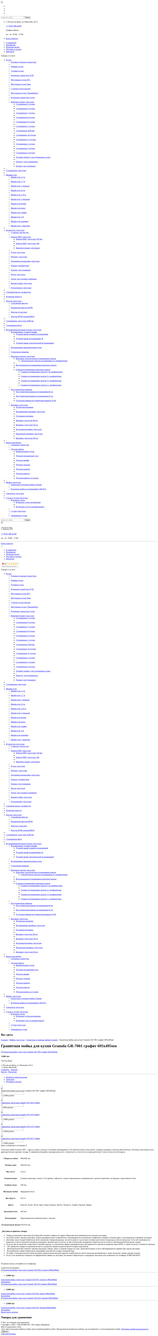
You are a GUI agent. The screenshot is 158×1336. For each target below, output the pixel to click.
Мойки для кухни (13, 482)
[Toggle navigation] (2, 546)
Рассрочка (12, 1072)
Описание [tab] (10, 1079)
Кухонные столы (18, 500)
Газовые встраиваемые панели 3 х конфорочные (41, 381)
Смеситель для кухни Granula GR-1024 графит (20, 1103)
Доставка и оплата (13, 49)
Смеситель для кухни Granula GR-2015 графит (20, 1138)
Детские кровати (23, 469)
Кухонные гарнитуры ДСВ (22, 75)
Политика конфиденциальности (134, 1329)
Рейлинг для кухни (19, 257)
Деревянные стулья (19, 516)
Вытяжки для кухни (19, 405)
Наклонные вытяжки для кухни (29, 434)
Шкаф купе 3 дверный (20, 199)
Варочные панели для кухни (23, 356)
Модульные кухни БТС (20, 80)
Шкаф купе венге (18, 208)
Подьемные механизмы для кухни (25, 261)
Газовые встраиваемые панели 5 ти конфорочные (41, 372)
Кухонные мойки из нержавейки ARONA (28, 489)
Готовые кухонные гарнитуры (23, 62)
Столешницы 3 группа (25, 148)
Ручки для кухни (18, 252)
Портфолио (11, 45)
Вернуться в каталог (9, 1312)
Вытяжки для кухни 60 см (27, 438)
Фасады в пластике (19, 312)
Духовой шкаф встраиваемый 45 (29, 339)
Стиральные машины (20, 352)
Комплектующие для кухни (22, 102)
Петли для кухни (18, 274)
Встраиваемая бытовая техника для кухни (23, 330)
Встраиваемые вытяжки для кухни (30, 412)
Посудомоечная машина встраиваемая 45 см (34, 396)
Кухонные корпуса (14, 297)
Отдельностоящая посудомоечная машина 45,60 (36, 401)
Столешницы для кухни (16, 170)
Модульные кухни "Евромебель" (25, 93)
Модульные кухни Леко (21, 84)
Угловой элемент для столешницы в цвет (33, 157)
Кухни (8, 60)
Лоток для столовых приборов (24, 279)
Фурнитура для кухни (15, 230)
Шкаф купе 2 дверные (20, 186)
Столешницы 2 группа (25, 144)
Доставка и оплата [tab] (13, 1082)
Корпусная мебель (13, 443)
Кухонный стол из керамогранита (30, 507)
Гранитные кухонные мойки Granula (26, 485)
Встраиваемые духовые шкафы (24, 332)
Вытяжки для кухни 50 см (27, 425)
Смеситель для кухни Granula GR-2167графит (20, 1115)
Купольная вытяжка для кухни (29, 429)
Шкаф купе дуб (17, 217)
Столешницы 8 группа (25, 117)
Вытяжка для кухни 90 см (27, 420)
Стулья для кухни (18, 511)
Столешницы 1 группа (25, 126)
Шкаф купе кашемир (19, 221)
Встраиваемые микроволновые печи (26, 347)
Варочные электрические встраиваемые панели (36, 359)
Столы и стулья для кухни (17, 498)
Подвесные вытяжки (24, 407)
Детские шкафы (22, 460)
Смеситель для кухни (15, 493)
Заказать (14, 1070)
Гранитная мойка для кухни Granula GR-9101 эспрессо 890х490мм (29, 1280)
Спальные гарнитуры (20, 445)
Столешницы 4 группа (25, 153)
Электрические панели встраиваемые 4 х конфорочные (44, 361)
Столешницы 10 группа (26, 135)
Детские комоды (23, 474)
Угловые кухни (17, 71)
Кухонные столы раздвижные (28, 502)
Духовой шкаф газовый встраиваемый (32, 334)
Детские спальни (23, 465)
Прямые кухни (17, 67)
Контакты (10, 52)
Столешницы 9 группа (25, 122)
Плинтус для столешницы (27, 162)
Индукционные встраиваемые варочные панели (36, 365)
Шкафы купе (11, 175)
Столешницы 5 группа (25, 104)
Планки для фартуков (20, 266)
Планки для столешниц (26, 166)
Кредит (4, 1072)
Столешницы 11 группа (26, 140)
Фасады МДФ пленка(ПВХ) (23, 316)
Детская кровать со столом (27, 478)
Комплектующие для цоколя (28, 248)
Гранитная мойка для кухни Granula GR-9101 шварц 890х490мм (28, 1294)
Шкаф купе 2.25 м (18, 195)
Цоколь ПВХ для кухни (21, 237)
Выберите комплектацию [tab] (16, 1077)
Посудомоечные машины (21, 389)
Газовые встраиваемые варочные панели (33, 370)
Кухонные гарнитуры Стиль (23, 97)
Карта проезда (12, 38)
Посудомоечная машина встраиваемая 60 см (34, 392)
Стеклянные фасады (19, 303)
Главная (4, 1040)
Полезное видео (12, 47)
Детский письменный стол (27, 456)
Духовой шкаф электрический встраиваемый (35, 343)
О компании (11, 43)
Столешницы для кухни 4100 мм (20, 321)
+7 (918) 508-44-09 (13, 26)
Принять (5, 1331)
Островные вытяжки (24, 416)
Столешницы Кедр (14, 325)
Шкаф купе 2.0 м (18, 190)
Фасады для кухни (13, 301)
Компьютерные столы (25, 451)
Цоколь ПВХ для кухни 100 (27, 243)
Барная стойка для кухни (21, 283)
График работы (12, 30)
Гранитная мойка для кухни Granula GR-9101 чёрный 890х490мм (28, 1308)
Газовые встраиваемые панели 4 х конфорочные (41, 376)
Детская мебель (17, 449)
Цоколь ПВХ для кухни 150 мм (29, 239)
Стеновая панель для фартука (18, 292)
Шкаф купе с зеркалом (20, 226)
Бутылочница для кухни (21, 288)
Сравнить (5, 1070)
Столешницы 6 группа (25, 109)
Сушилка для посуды (20, 232)
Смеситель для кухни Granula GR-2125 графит (20, 1126)
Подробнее (5, 1282)
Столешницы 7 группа (25, 113)
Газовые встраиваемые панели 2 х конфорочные (41, 385)
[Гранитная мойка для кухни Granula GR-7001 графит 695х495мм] (29, 1052)
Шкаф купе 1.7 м (18, 182)
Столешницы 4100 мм (25, 131)
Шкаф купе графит (19, 213)
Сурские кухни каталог (21, 89)
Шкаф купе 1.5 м (18, 177)
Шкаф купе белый (18, 204)
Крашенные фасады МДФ (22, 308)
